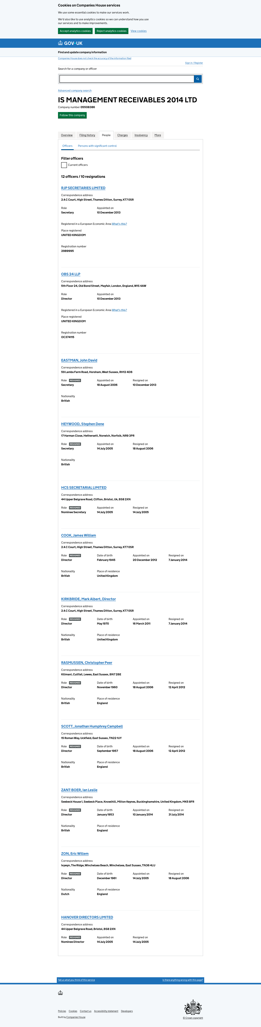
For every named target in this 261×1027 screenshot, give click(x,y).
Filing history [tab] (87, 135)
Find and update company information (82, 52)
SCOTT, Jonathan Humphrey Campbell (92, 726)
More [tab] (158, 135)
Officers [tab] (67, 146)
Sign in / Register (194, 62)
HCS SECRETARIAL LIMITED (83, 487)
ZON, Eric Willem (75, 853)
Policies (62, 1011)
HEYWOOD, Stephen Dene (82, 424)
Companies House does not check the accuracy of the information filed (94, 58)
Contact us (85, 1011)
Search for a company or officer (77, 68)
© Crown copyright (193, 1017)
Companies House (75, 1017)
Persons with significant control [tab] (97, 146)
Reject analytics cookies (112, 31)
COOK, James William (78, 535)
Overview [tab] (67, 135)
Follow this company (72, 115)
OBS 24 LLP (70, 274)
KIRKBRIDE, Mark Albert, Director (88, 599)
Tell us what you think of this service (76, 979)
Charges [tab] (122, 135)
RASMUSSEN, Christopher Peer (86, 662)
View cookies (139, 30)
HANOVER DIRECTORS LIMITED (87, 917)
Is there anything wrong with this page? (183, 979)
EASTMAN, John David (79, 360)
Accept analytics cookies (75, 31)
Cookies (73, 1011)
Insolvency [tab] (141, 135)
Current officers (78, 165)
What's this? (119, 224)
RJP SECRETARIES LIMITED (83, 188)
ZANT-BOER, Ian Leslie (79, 790)
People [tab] (106, 135)
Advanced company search (75, 90)
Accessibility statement (106, 1011)
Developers (127, 1011)
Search (198, 79)
